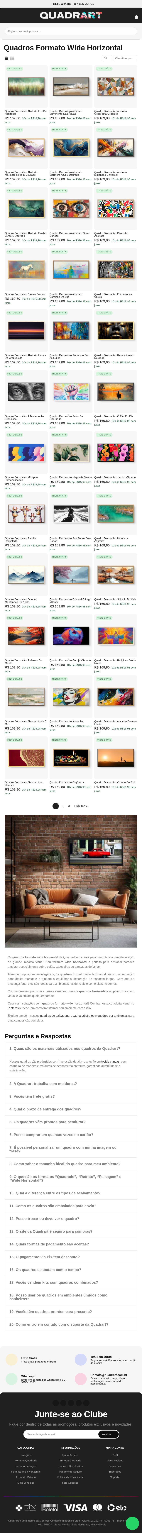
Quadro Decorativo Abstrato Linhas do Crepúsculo (25, 356)
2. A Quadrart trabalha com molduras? (43, 1084)
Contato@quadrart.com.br (108, 1375)
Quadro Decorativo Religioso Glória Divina (115, 661)
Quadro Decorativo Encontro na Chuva (113, 295)
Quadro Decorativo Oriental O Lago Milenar (70, 600)
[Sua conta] (127, 15)
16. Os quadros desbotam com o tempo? (45, 1270)
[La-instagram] (56, 1403)
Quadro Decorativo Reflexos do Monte (23, 661)
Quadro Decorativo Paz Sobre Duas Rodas (71, 539)
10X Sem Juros (101, 1356)
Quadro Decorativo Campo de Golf (114, 782)
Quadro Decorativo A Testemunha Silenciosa (24, 417)
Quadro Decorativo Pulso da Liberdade (66, 417)
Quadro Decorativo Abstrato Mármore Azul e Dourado (66, 173)
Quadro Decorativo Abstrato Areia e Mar (25, 722)
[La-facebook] (79, 1403)
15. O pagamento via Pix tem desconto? (44, 1257)
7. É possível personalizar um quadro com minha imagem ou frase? (62, 1149)
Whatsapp (28, 1376)
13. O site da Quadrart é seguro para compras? (50, 1231)
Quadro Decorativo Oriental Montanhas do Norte (21, 600)
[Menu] (7, 15)
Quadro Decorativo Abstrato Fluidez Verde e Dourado (26, 234)
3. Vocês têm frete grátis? (32, 1096)
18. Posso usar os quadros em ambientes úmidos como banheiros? (58, 1297)
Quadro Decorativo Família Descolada (20, 539)
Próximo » (81, 806)
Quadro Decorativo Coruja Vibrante (70, 660)
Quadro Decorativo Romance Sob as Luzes (69, 356)
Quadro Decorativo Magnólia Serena (71, 477)
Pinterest (13, 1008)
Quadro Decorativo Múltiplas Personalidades (21, 478)
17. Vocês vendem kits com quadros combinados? (53, 1282)
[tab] (71, 1048)
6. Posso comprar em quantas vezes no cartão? (51, 1135)
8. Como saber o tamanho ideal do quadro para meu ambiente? (65, 1164)
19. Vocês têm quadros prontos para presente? (50, 1312)
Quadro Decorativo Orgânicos (67, 782)
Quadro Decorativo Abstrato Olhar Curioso (69, 234)
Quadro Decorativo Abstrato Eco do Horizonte (26, 112)
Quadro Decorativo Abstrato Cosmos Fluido (115, 722)
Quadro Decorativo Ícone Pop (67, 721)
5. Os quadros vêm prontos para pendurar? (47, 1122)
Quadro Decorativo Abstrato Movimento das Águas (66, 112)
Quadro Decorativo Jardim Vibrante (115, 477)
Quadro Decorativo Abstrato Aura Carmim (24, 783)
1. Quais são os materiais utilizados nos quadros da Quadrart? (64, 1048)
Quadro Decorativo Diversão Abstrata (111, 234)
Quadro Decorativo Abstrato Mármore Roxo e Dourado (21, 173)
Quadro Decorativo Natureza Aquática (111, 539)
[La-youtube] (71, 1403)
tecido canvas (110, 1061)
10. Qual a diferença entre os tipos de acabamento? (54, 1193)
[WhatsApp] (132, 1523)
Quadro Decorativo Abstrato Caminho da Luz (66, 295)
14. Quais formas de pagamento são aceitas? (49, 1244)
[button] (71, 3)
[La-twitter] (86, 1403)
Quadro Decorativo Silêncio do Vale (115, 599)
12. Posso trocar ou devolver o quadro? (44, 1219)
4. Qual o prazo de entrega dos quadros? (45, 1109)
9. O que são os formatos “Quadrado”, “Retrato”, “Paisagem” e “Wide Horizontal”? (65, 1178)
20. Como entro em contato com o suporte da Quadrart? (58, 1324)
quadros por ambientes (112, 1015)
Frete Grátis (29, 1358)
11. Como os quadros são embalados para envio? (52, 1206)
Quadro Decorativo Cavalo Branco (25, 294)
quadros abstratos (82, 1015)
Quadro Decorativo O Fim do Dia (113, 416)
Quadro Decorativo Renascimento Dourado (114, 356)
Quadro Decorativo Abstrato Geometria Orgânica (110, 112)
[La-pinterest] (63, 1403)
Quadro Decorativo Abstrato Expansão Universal (110, 173)
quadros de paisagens (54, 1015)
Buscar (133, 31)
